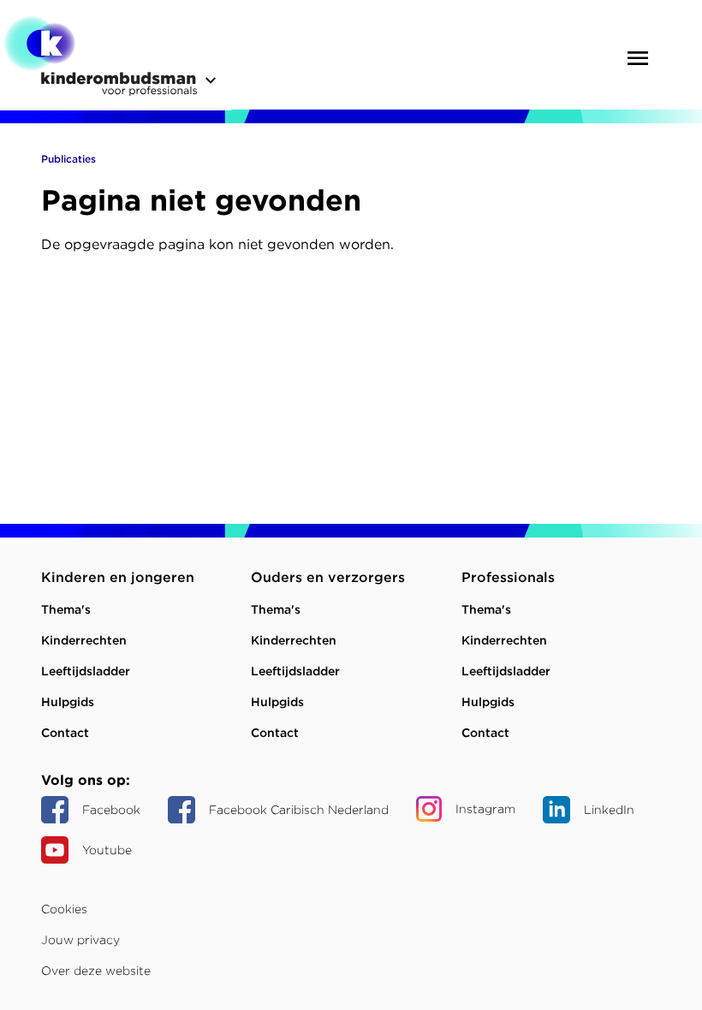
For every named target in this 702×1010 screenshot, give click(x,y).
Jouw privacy (80, 940)
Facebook (111, 810)
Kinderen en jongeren (117, 577)
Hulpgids (67, 702)
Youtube (107, 850)
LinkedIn (609, 810)
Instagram (485, 809)
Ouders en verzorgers (328, 577)
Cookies (64, 909)
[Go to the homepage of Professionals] (100, 59)
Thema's (66, 609)
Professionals (508, 577)
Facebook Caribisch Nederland (299, 810)
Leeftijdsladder (85, 671)
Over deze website (96, 970)
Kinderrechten (84, 640)
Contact (65, 733)
